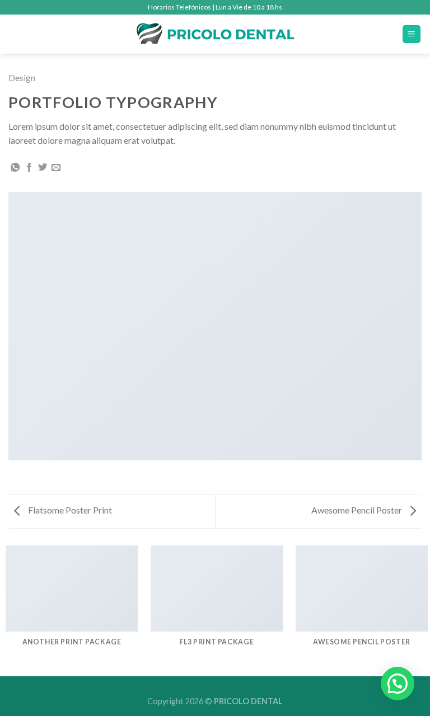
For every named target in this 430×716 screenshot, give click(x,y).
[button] (397, 683)
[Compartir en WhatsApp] (15, 168)
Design (21, 77)
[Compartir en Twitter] (42, 168)
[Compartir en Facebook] (29, 168)
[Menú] (412, 34)
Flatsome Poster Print (69, 510)
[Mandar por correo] (56, 168)
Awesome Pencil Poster (357, 510)
